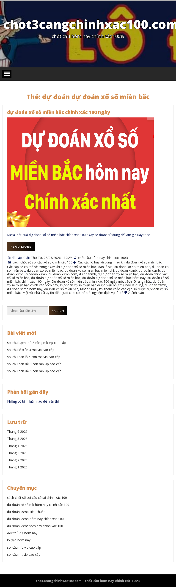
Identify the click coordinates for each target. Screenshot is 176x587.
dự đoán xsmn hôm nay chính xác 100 (35, 519)
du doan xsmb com (63, 274)
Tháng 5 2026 (17, 438)
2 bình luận (136, 292)
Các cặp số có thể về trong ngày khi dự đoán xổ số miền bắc (51, 267)
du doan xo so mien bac (132, 267)
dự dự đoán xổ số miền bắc (118, 274)
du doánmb (87, 274)
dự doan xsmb (36, 274)
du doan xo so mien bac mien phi (89, 270)
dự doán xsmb (149, 270)
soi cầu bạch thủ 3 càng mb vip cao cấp (36, 342)
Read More (21, 246)
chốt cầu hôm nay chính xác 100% (103, 257)
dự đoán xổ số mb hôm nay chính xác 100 (38, 504)
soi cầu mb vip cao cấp (24, 547)
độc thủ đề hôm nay (22, 533)
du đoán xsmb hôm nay (24, 289)
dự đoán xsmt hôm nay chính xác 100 (35, 526)
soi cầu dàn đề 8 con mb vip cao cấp (34, 364)
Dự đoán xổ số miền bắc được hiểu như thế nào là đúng (101, 285)
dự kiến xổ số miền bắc (61, 289)
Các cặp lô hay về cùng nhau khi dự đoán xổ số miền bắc (120, 262)
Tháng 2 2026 (17, 460)
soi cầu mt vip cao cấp (23, 554)
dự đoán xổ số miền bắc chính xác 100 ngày (58, 112)
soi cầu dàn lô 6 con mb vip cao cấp (33, 357)
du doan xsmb (126, 270)
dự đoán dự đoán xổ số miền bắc (55, 278)
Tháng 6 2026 (17, 431)
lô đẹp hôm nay (18, 540)
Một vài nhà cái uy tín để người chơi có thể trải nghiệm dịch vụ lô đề (72, 292)
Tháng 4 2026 (17, 446)
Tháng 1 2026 (17, 467)
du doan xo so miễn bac (45, 270)
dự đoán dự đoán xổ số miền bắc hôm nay (114, 278)
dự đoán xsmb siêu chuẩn (26, 512)
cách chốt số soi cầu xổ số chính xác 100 (42, 262)
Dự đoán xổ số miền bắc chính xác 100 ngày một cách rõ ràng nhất (101, 281)
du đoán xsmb (155, 285)
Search (58, 310)
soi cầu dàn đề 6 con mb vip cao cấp (34, 371)
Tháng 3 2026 (17, 453)
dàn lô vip (105, 267)
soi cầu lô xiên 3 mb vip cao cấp (30, 350)
